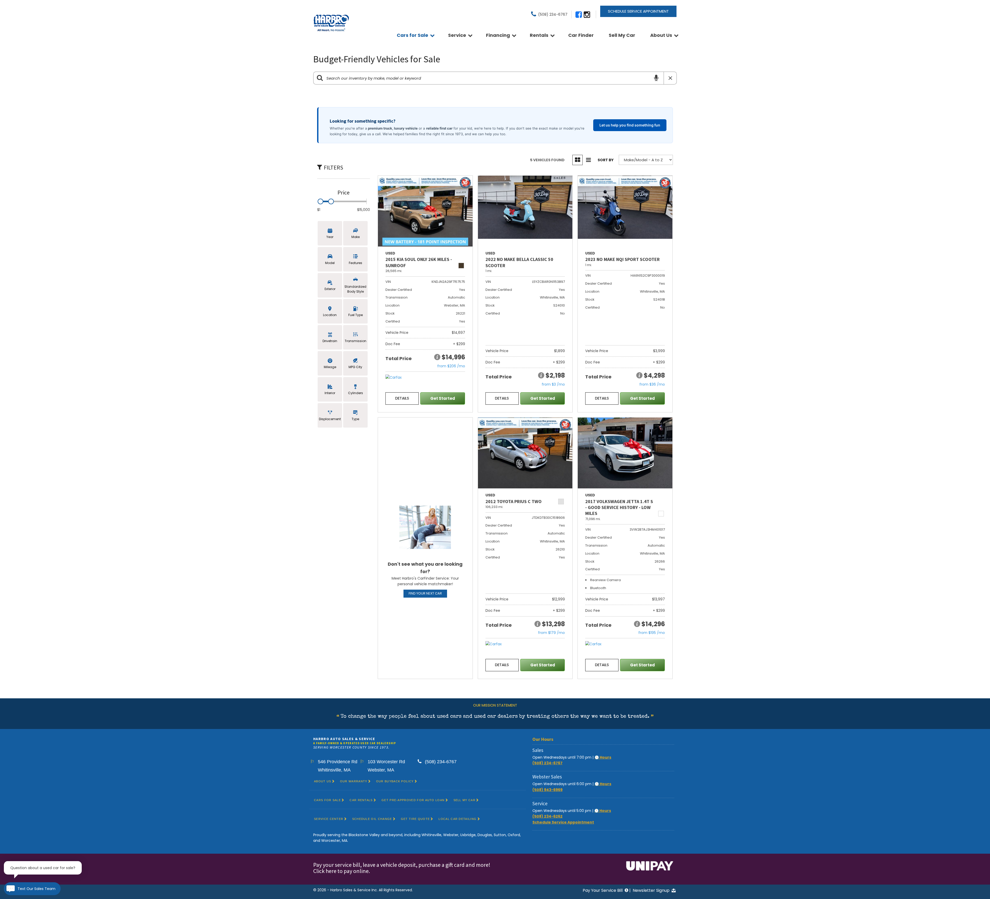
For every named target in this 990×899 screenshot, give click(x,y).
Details (402, 398)
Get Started (442, 398)
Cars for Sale (412, 35)
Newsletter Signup (652, 890)
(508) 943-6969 (547, 789)
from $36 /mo (652, 384)
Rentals (539, 35)
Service (457, 35)
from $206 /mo (451, 366)
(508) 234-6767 (547, 763)
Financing (498, 35)
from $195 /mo (651, 632)
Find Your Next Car (425, 593)
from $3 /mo (553, 384)
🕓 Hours (603, 757)
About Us (661, 35)
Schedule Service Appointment (638, 11)
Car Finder (581, 35)
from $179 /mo (551, 632)
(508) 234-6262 (547, 816)
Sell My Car (622, 35)
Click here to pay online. (342, 871)
